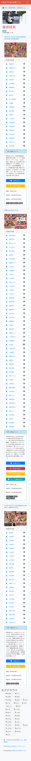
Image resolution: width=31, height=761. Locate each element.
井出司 (26, 700)
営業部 (12, 8)
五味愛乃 (9, 696)
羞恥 (21, 203)
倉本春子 (9, 731)
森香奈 (26, 725)
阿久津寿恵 (9, 734)
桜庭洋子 (9, 712)
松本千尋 (18, 728)
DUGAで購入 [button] (16, 468)
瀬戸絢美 (9, 718)
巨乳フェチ (10, 496)
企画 (12, 203)
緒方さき (10, 706)
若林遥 (18, 696)
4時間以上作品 (10, 498)
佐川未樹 (17, 709)
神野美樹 (18, 731)
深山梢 (8, 709)
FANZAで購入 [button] (16, 186)
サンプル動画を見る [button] (16, 479)
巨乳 (16, 496)
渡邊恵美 (9, 693)
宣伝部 (18, 722)
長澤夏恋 (9, 700)
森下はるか (19, 693)
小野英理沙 (26, 703)
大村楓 (18, 712)
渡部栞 (18, 706)
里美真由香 (9, 715)
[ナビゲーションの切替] (27, 2)
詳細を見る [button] (16, 180)
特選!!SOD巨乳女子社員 (11, 210)
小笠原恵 (9, 728)
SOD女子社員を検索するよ (11, 2)
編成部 (18, 700)
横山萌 (17, 703)
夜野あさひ (19, 718)
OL (8, 203)
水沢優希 (9, 722)
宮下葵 (8, 703)
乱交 (17, 203)
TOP (5, 8)
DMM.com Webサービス (19, 750)
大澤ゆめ (9, 725)
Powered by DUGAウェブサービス (14, 746)
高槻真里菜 (19, 715)
